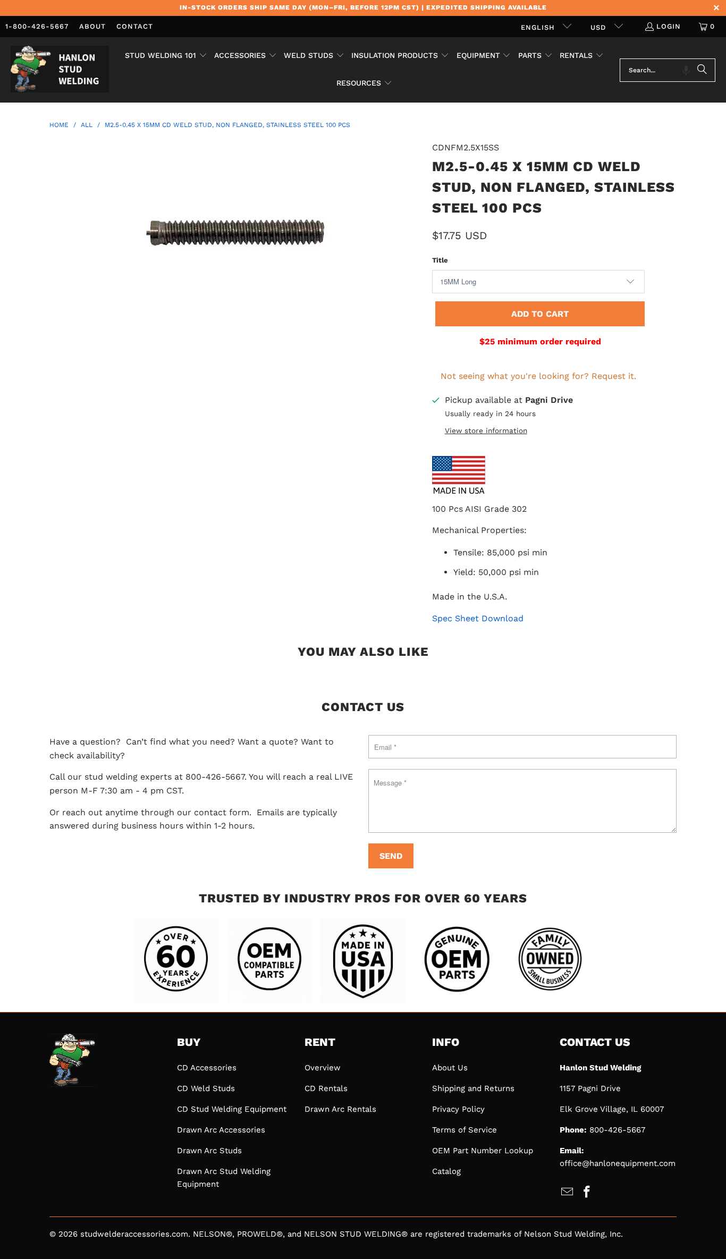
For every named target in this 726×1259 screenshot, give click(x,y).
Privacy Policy (458, 1109)
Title (440, 260)
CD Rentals (326, 1088)
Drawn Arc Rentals (340, 1109)
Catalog (446, 1171)
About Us (450, 1067)
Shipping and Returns (473, 1088)
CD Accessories (207, 1067)
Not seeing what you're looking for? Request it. (538, 376)
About (92, 26)
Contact (134, 26)
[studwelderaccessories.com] (60, 70)
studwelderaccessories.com (134, 1234)
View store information (486, 430)
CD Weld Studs (206, 1088)
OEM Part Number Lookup (482, 1150)
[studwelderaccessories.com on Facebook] (587, 1192)
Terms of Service (464, 1130)
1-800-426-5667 (37, 26)
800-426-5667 (617, 1130)
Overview (323, 1067)
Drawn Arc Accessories (221, 1130)
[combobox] (667, 70)
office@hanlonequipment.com (618, 1163)
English (539, 27)
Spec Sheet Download (478, 618)
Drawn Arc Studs (209, 1150)
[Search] (702, 70)
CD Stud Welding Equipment (231, 1109)
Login (668, 26)
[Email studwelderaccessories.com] (568, 1192)
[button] (166, 56)
